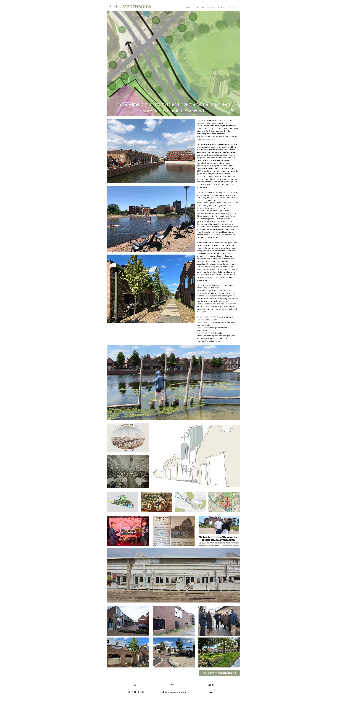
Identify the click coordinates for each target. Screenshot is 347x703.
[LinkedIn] (210, 692)
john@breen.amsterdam (174, 692)
